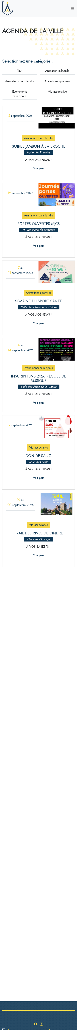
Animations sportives (57, 81)
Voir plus (38, 168)
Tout (19, 71)
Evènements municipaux (19, 93)
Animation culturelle (57, 71)
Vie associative (57, 91)
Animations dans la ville (19, 81)
